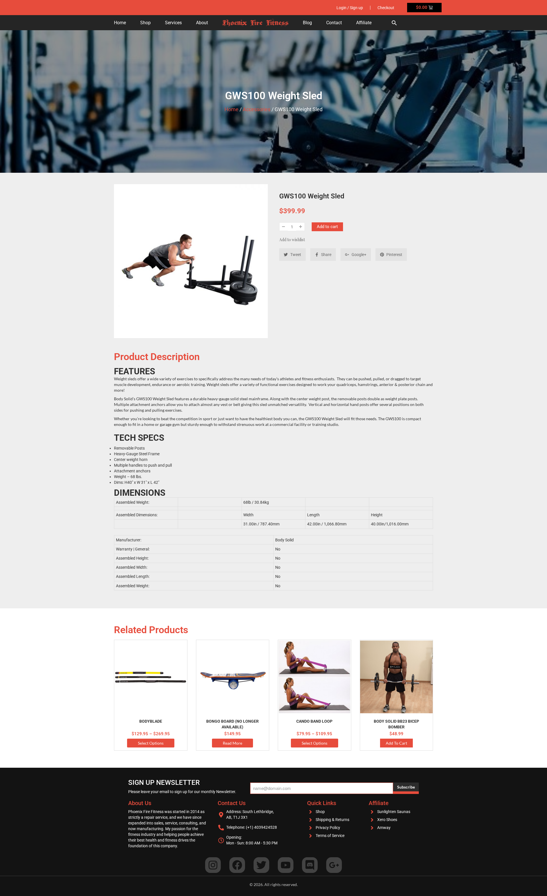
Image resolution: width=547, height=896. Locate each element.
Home (120, 22)
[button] (394, 22)
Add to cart (327, 226)
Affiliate (364, 22)
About (202, 22)
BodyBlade (150, 721)
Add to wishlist (292, 239)
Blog (307, 22)
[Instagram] (213, 865)
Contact (334, 22)
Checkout (385, 7)
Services (173, 22)
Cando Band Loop (314, 721)
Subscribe (406, 787)
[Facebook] (237, 865)
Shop (145, 22)
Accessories (256, 109)
